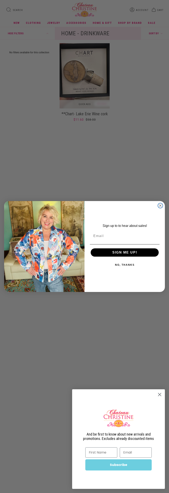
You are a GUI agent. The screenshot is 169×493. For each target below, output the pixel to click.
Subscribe (118, 464)
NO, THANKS (125, 264)
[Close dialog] (160, 205)
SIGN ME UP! (124, 252)
